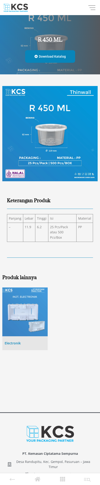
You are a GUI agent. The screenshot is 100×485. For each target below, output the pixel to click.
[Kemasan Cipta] (15, 8)
